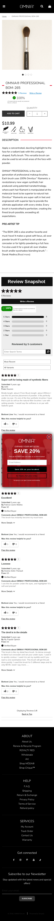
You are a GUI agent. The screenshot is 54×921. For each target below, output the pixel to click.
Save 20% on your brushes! (27, 469)
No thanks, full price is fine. (27, 475)
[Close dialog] (49, 437)
